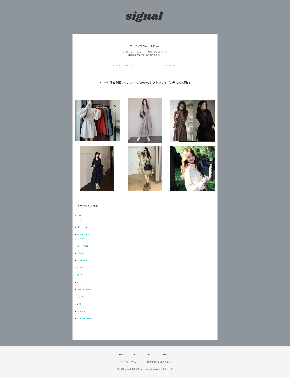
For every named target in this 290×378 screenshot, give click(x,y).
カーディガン (83, 246)
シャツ (80, 268)
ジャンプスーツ (84, 318)
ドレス (80, 253)
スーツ (80, 275)
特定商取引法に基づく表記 (159, 362)
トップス (81, 311)
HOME (122, 354)
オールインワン (84, 289)
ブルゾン (81, 297)
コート (80, 216)
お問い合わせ (169, 65)
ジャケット (82, 239)
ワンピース (82, 227)
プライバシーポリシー (129, 362)
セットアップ (83, 234)
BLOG (151, 354)
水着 (79, 304)
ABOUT (136, 354)
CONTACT (166, 354)
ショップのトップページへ (120, 65)
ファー (80, 220)
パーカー (81, 282)
